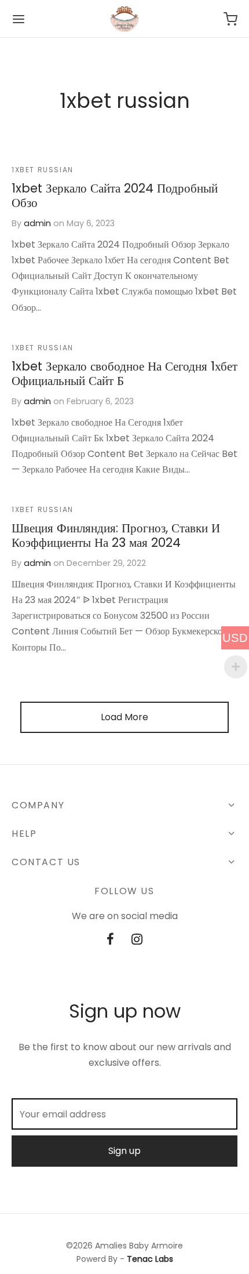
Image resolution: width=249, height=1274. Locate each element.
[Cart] (230, 19)
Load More (124, 717)
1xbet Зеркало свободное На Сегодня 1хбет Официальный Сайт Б (124, 373)
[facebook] (110, 940)
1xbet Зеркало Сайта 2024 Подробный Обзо (115, 195)
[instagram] (137, 940)
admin (37, 223)
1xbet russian (43, 170)
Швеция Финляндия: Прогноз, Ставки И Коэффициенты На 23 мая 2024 (116, 535)
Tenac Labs (150, 1259)
